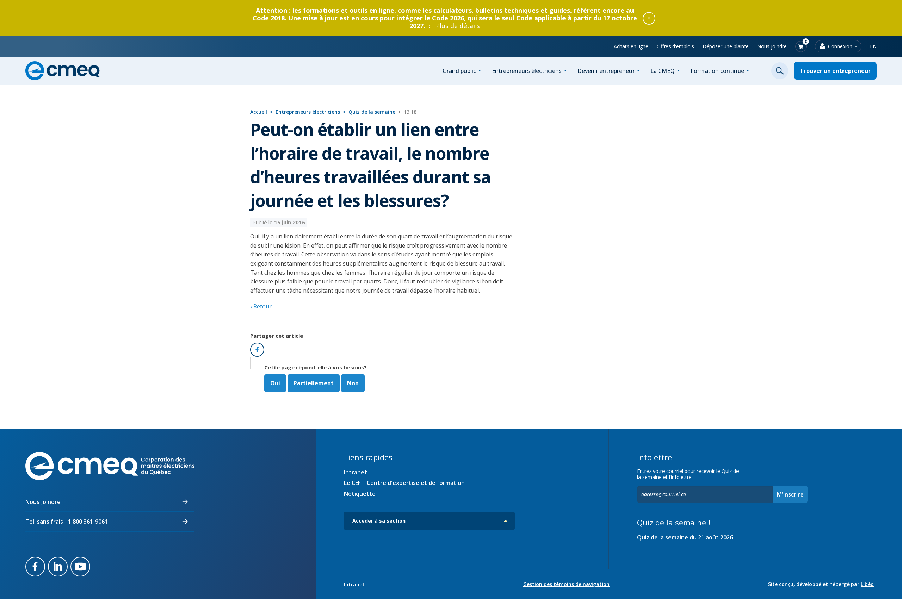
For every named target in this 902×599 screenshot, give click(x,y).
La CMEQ (662, 71)
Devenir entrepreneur (606, 71)
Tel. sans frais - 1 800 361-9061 (66, 521)
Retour (262, 306)
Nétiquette (360, 494)
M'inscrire (790, 494)
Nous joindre (772, 46)
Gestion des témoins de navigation (566, 584)
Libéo (867, 584)
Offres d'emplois (675, 46)
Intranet (355, 472)
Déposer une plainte (726, 46)
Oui (275, 383)
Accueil (258, 111)
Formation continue (717, 71)
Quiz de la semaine (371, 111)
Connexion (840, 46)
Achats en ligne (631, 46)
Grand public (459, 71)
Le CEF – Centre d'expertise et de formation (404, 483)
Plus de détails (458, 25)
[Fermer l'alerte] (649, 18)
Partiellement (314, 383)
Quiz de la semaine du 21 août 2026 (685, 537)
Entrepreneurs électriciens (527, 71)
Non (353, 383)
